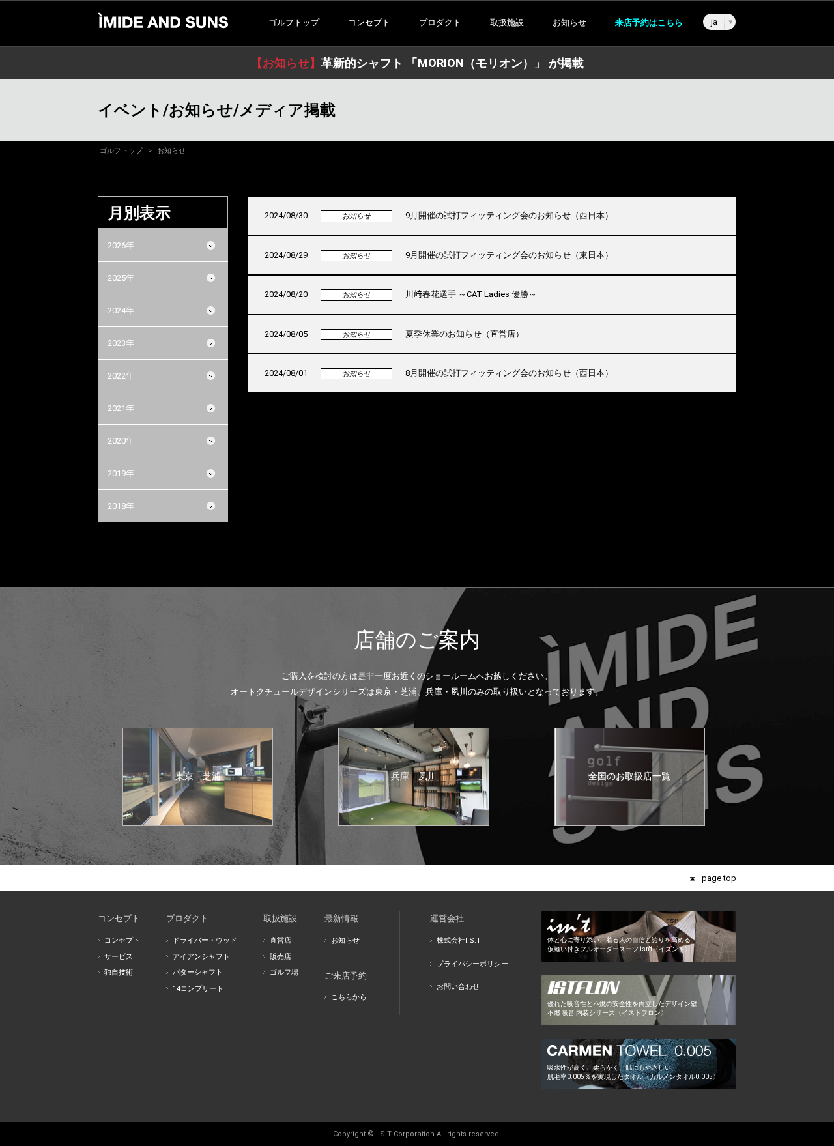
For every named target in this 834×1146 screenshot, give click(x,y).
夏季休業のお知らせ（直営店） (464, 334)
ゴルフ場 (284, 972)
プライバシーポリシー (472, 964)
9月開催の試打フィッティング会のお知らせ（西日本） (509, 215)
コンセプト (122, 940)
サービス (118, 957)
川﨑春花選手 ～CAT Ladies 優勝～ (471, 294)
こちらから (349, 997)
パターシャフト (198, 972)
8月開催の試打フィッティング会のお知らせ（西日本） (509, 373)
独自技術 (118, 972)
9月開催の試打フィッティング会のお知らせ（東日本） (509, 255)
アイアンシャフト (201, 957)
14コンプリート (198, 988)
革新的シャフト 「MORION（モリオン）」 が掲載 (417, 63)
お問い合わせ (458, 986)
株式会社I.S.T (459, 940)
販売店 (280, 957)
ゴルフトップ (293, 22)
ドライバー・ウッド (205, 940)
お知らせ (569, 22)
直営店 (280, 940)
